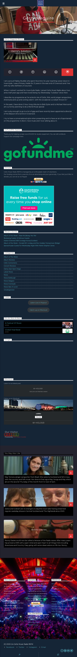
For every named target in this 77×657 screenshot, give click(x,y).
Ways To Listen (56, 611)
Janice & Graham (39, 498)
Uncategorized (9, 290)
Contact (54, 586)
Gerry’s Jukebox (21, 51)
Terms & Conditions (58, 609)
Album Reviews (9, 260)
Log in (30, 617)
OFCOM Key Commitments (61, 606)
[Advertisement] (19, 358)
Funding (54, 594)
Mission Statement (58, 604)
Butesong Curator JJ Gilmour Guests (16, 238)
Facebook (10, 647)
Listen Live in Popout (38, 303)
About (53, 584)
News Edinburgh (10, 278)
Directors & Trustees (58, 589)
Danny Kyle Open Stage (12, 269)
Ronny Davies (39, 529)
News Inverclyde (10, 284)
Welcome (54, 614)
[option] (20, 52)
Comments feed (33, 622)
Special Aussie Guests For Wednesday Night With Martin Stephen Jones (29, 246)
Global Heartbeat (12, 330)
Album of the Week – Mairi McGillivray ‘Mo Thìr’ (20, 236)
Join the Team (56, 596)
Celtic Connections (10, 263)
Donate (54, 591)
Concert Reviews (10, 266)
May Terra (39, 466)
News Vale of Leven (11, 287)
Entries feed (32, 620)
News (6, 275)
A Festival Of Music (13, 323)
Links (53, 599)
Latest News (8, 272)
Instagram (33, 647)
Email (43, 647)
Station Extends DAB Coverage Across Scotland (20, 241)
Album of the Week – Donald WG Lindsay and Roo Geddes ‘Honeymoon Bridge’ (32, 243)
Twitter (21, 647)
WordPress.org (33, 625)
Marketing (55, 601)
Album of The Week (11, 257)
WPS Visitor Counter (19, 437)
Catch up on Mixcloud (38, 310)
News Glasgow (9, 281)
